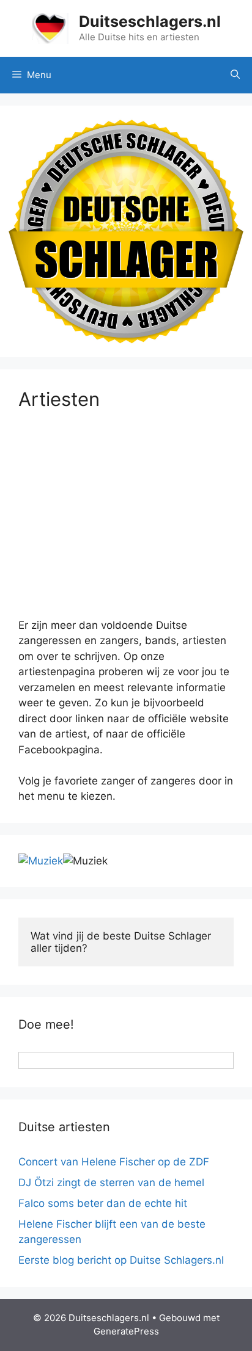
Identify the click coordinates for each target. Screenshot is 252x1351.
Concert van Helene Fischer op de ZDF (113, 1162)
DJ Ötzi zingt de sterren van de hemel (111, 1182)
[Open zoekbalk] (235, 75)
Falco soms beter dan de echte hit (102, 1203)
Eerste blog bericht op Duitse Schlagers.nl (121, 1260)
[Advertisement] (126, 524)
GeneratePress (126, 1331)
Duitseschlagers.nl (150, 21)
